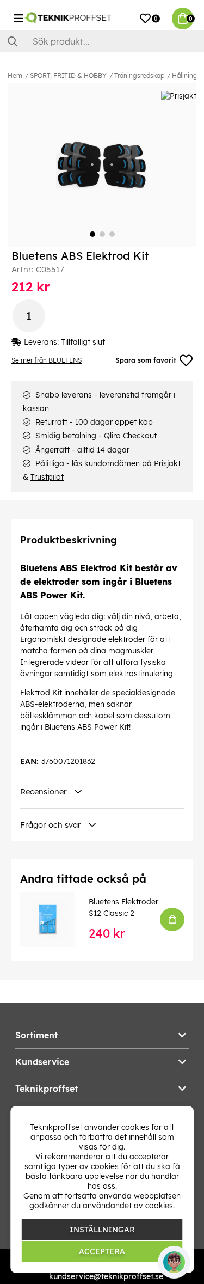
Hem (15, 75)
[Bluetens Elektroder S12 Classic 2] (55, 919)
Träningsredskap (139, 75)
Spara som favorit (145, 360)
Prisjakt (167, 463)
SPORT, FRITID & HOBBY (68, 75)
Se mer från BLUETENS (46, 360)
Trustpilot (47, 477)
